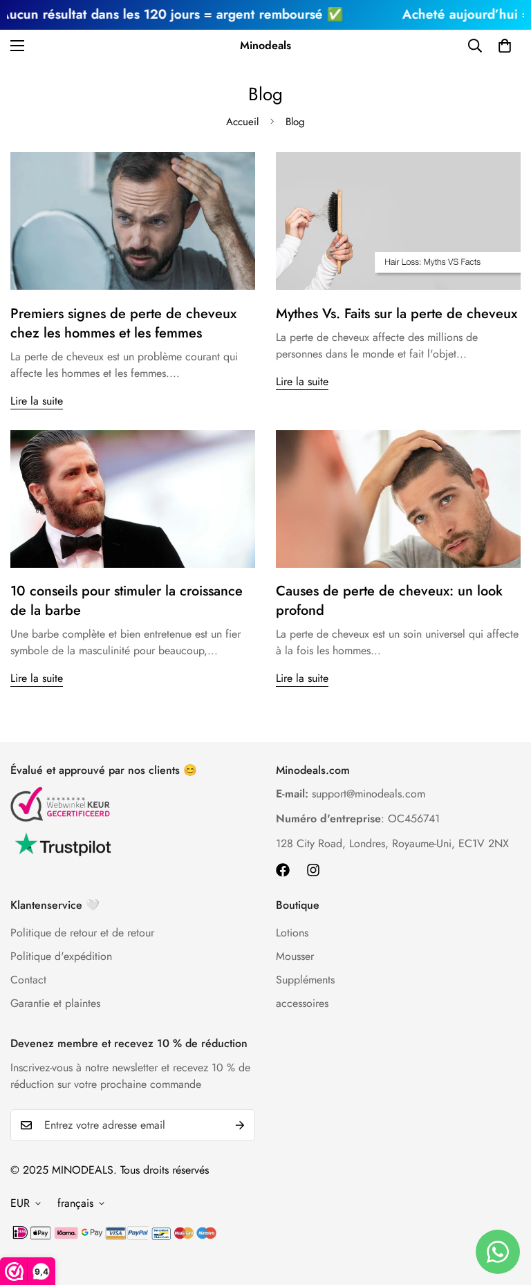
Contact (28, 980)
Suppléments (305, 980)
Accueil (242, 121)
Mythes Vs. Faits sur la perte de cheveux (396, 314)
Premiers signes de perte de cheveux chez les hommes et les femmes (123, 323)
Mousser (295, 956)
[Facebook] (283, 870)
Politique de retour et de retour (82, 933)
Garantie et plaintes (55, 1003)
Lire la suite (36, 401)
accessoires (302, 1003)
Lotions (292, 933)
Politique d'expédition (61, 956)
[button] (505, 46)
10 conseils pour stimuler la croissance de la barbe (126, 600)
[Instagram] (313, 870)
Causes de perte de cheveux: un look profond (389, 600)
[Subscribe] (240, 1125)
